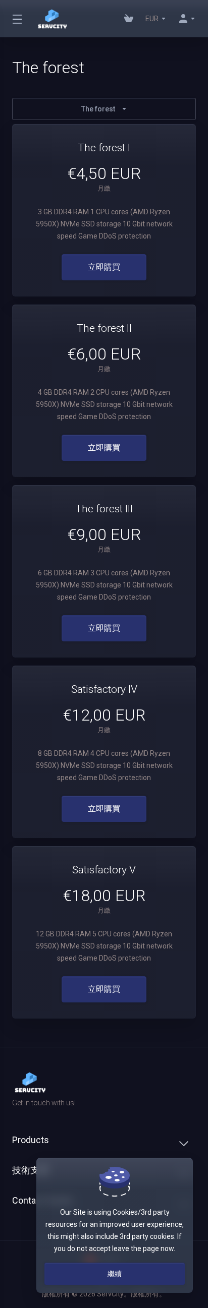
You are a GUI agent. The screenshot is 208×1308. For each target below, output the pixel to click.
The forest (98, 109)
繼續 (115, 1274)
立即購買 (104, 267)
